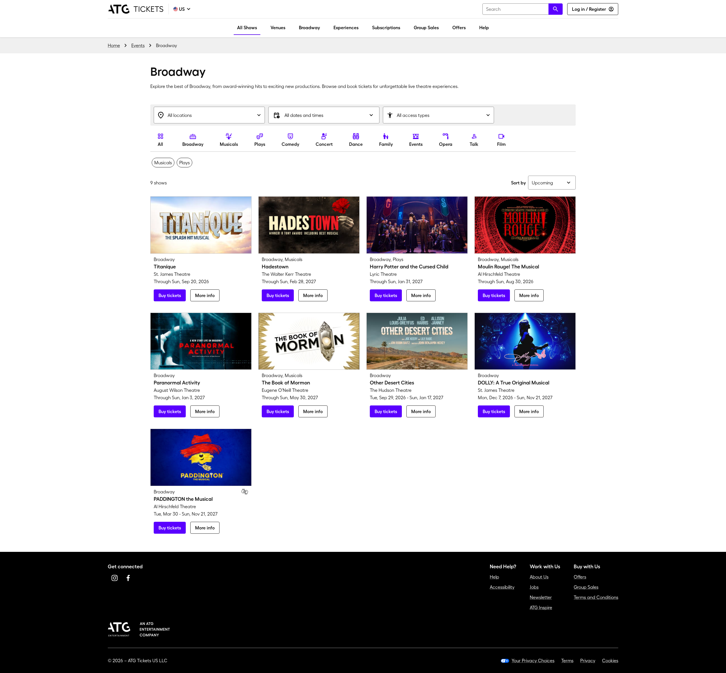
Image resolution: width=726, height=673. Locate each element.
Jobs (534, 587)
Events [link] (416, 144)
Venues (278, 27)
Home (114, 45)
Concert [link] (324, 144)
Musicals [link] (229, 144)
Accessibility (502, 587)
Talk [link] (474, 144)
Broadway (309, 27)
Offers (459, 27)
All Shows (247, 27)
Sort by (518, 182)
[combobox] (522, 9)
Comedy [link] (290, 144)
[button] (323, 115)
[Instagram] (114, 578)
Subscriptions (386, 27)
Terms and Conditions (596, 597)
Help (484, 27)
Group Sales (426, 27)
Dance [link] (356, 144)
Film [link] (501, 144)
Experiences (346, 27)
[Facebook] (128, 578)
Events (138, 45)
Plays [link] (259, 144)
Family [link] (386, 144)
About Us (539, 576)
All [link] (160, 144)
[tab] (163, 162)
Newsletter (541, 597)
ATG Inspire (541, 607)
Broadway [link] (192, 144)
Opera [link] (445, 144)
